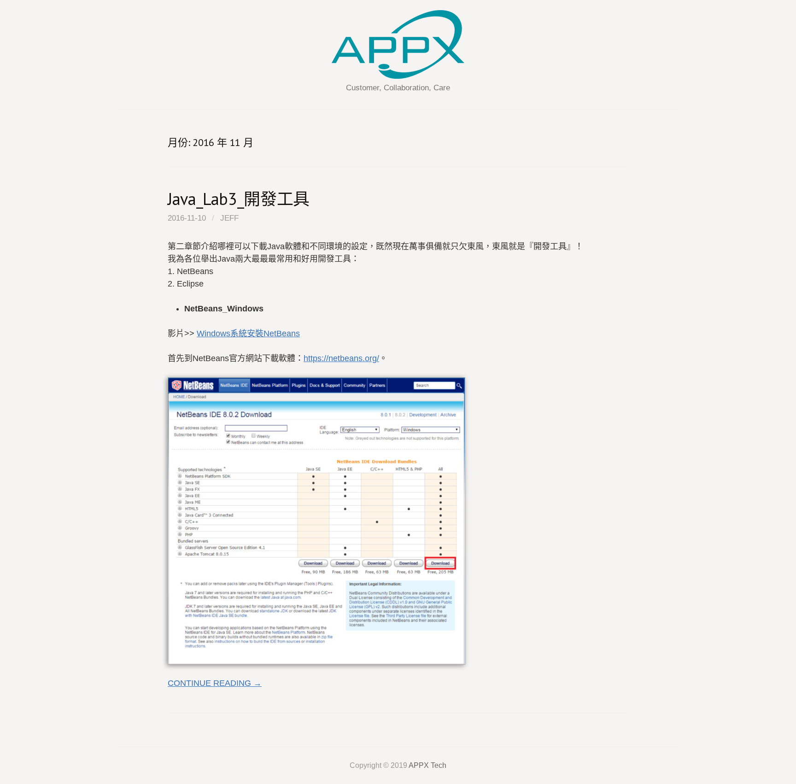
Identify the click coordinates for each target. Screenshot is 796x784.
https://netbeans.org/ (341, 358)
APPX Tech (427, 765)
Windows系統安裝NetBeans (248, 333)
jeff (229, 218)
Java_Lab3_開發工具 (239, 199)
